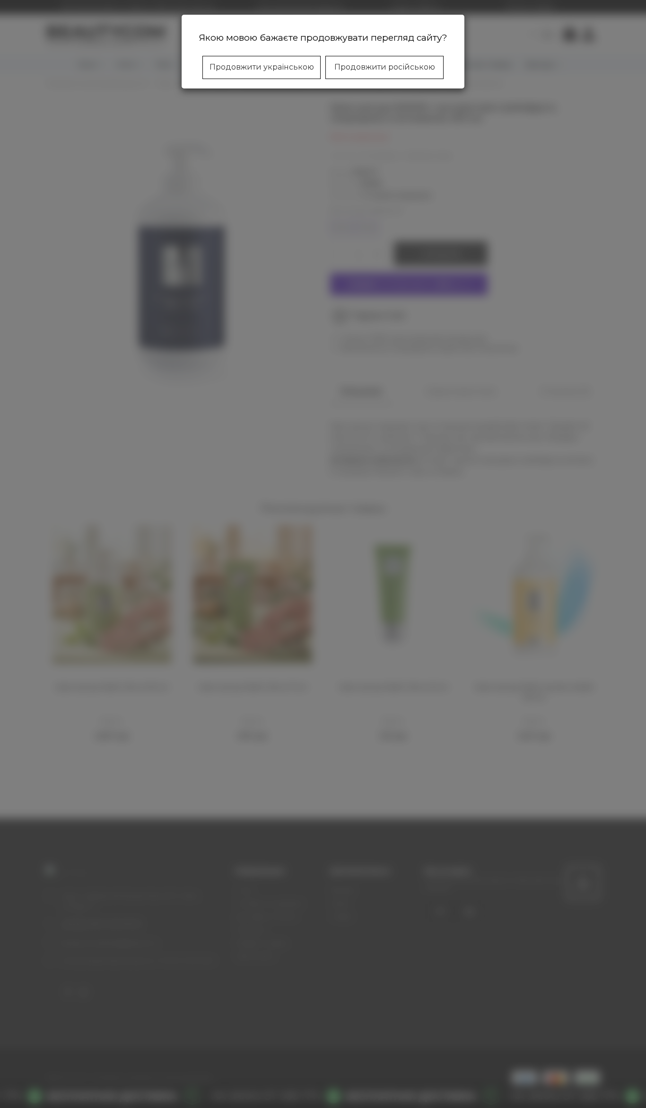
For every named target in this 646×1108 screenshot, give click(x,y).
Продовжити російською (384, 66)
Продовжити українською (262, 66)
